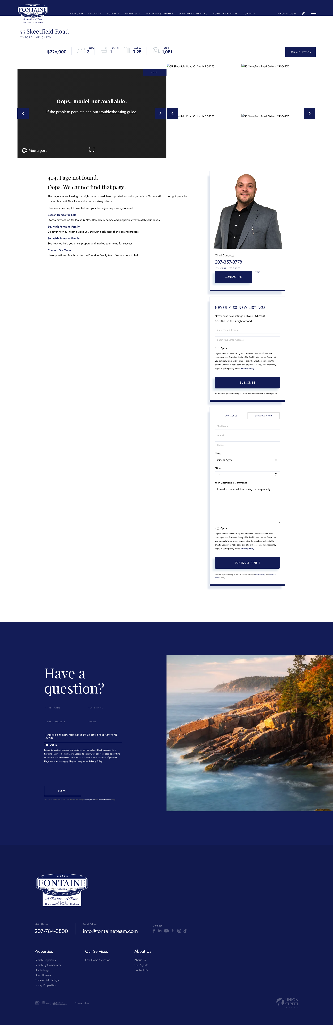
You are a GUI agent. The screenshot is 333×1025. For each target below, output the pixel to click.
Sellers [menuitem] (93, 13)
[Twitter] (173, 931)
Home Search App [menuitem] (225, 13)
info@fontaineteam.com (110, 930)
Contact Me (233, 277)
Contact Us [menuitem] (141, 970)
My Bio (257, 272)
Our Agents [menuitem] (141, 965)
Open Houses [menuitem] (43, 975)
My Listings (220, 268)
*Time (218, 468)
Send (62, 791)
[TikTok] (185, 931)
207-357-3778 (228, 262)
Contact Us (231, 416)
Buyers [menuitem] (112, 13)
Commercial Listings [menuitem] (47, 980)
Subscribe (247, 382)
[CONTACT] (300, 52)
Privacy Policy (247, 368)
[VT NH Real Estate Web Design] (287, 1003)
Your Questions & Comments (231, 482)
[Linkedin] (159, 931)
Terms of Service (104, 799)
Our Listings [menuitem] (42, 970)
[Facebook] (154, 931)
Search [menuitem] (75, 13)
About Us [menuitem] (131, 13)
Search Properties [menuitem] (45, 960)
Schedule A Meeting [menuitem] (193, 13)
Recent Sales (234, 268)
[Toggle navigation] (313, 13)
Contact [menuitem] (249, 13)
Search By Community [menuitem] (48, 965)
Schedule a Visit (263, 416)
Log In (292, 14)
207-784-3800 (51, 930)
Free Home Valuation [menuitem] (97, 960)
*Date (218, 453)
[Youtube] (166, 931)
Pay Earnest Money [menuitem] (159, 13)
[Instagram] (179, 931)
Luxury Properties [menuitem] (45, 985)
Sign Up (280, 14)
